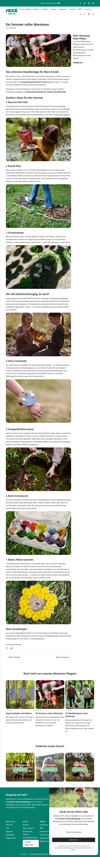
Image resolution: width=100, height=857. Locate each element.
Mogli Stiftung (52, 636)
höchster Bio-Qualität (59, 298)
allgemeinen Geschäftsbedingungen (64, 847)
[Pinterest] (89, 3)
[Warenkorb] (93, 14)
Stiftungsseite (20, 633)
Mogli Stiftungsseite (62, 115)
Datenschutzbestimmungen (83, 847)
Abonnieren (73, 840)
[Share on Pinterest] (11, 648)
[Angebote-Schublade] (89, 14)
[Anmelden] (84, 14)
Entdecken (20, 769)
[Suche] (80, 14)
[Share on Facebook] (7, 648)
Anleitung (66, 442)
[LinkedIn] (93, 3)
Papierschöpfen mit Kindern (19, 713)
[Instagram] (84, 3)
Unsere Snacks (11, 298)
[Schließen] (94, 791)
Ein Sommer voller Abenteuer (49, 713)
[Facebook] (80, 3)
